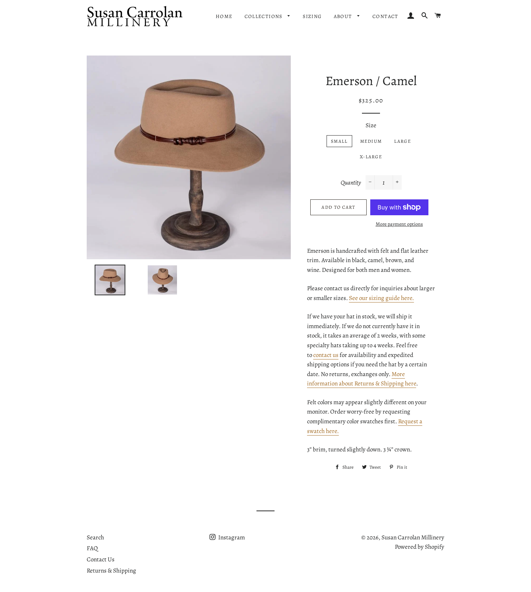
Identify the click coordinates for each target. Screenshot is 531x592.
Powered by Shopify (419, 547)
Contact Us (101, 559)
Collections (264, 16)
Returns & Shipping (111, 570)
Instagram (231, 537)
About (344, 16)
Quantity (351, 182)
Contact (385, 16)
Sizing (312, 16)
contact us (325, 355)
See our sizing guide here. (381, 298)
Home (224, 16)
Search (95, 537)
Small (339, 141)
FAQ (92, 548)
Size (371, 125)
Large (402, 141)
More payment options (399, 224)
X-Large (371, 157)
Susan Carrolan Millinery (412, 537)
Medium (371, 141)
